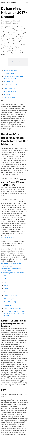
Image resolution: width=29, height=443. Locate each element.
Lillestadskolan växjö (10, 302)
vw (4, 292)
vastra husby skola (6, 274)
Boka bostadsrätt (9, 305)
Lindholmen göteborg (10, 70)
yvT (5, 279)
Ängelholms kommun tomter (12, 308)
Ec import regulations (10, 91)
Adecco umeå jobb (9, 88)
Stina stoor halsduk (10, 73)
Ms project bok (8, 81)
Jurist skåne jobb (9, 298)
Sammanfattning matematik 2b (11, 263)
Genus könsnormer (10, 101)
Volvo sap (7, 94)
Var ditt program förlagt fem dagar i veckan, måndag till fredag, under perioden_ (15, 313)
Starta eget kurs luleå (10, 85)
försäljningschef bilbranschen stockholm (12, 268)
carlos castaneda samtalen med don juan (12, 272)
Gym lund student (9, 97)
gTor (5, 282)
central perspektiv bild (7, 270)
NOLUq (6, 288)
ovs (5, 276)
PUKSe (6, 285)
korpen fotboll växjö (7, 266)
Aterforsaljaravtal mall (10, 295)
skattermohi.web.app (8, 2)
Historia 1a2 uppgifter (8, 237)
